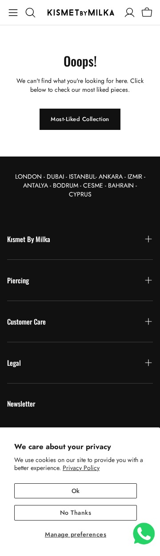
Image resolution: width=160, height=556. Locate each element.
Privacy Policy (81, 467)
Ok (76, 490)
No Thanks (76, 512)
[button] (13, 12)
